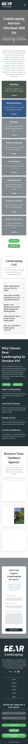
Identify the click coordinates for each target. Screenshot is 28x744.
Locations (14, 686)
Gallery (14, 690)
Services (14, 683)
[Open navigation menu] (24, 4)
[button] (14, 95)
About (14, 679)
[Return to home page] (7, 5)
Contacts (14, 693)
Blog (14, 696)
